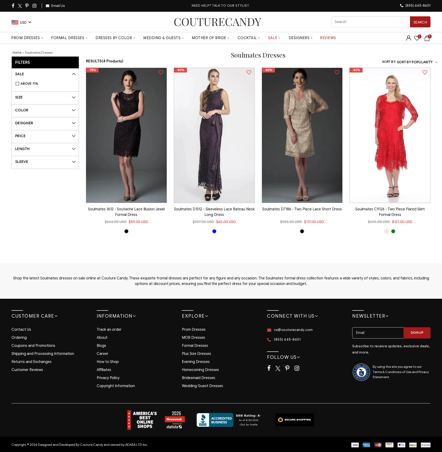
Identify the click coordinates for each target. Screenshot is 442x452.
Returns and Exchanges (32, 361)
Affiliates (104, 370)
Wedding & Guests (161, 38)
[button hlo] (126, 231)
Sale (272, 38)
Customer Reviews (27, 370)
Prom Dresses (25, 38)
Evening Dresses (196, 361)
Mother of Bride (209, 38)
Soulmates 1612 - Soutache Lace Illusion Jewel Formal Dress (126, 212)
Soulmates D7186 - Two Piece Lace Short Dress (302, 209)
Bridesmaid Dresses (198, 378)
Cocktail (247, 38)
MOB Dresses (193, 337)
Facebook (13, 5)
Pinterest (27, 5)
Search (420, 22)
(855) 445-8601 (417, 5)
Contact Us (21, 329)
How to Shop (108, 361)
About (102, 337)
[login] (408, 39)
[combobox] (381, 21)
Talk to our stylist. (231, 6)
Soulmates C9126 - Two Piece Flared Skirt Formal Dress (390, 212)
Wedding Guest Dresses (202, 386)
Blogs (101, 345)
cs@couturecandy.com (293, 330)
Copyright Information (116, 386)
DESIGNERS (299, 38)
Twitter (20, 6)
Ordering (19, 337)
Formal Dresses (67, 38)
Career (102, 353)
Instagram (34, 5)
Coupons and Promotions (33, 345)
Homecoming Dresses (200, 370)
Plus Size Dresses (196, 353)
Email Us (58, 6)
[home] (217, 21)
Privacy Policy (108, 378)
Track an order (109, 329)
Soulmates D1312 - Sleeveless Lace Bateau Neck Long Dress (214, 212)
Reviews (328, 38)
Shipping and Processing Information (43, 353)
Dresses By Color (114, 38)
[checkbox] (47, 84)
